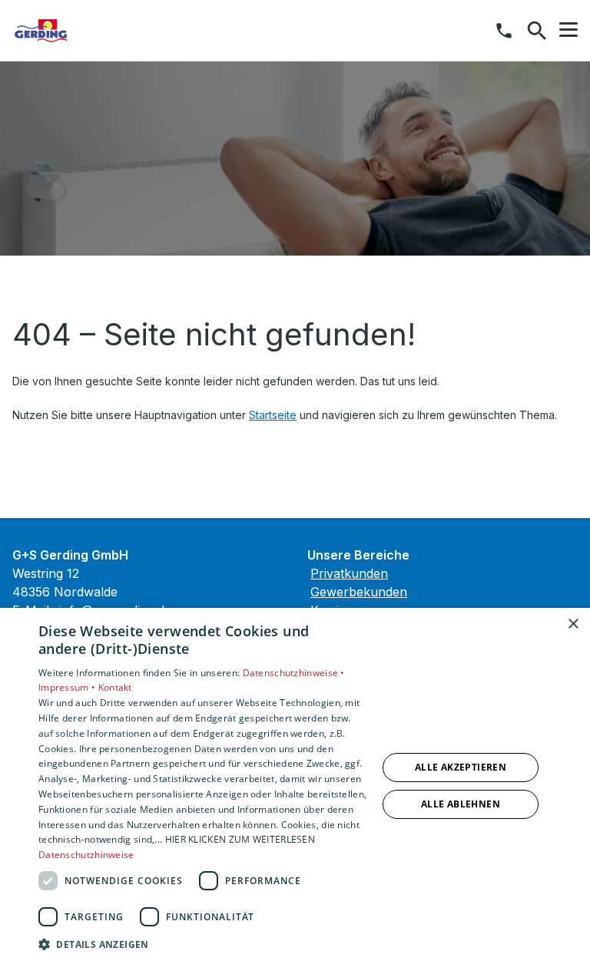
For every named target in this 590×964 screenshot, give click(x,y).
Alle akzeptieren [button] (460, 767)
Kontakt (115, 687)
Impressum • (68, 687)
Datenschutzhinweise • (294, 672)
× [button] (572, 624)
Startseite (273, 414)
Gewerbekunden (358, 591)
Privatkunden (349, 573)
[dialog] (295, 786)
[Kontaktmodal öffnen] (504, 30)
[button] (568, 30)
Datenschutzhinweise (86, 854)
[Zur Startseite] (91, 31)
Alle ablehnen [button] (460, 803)
